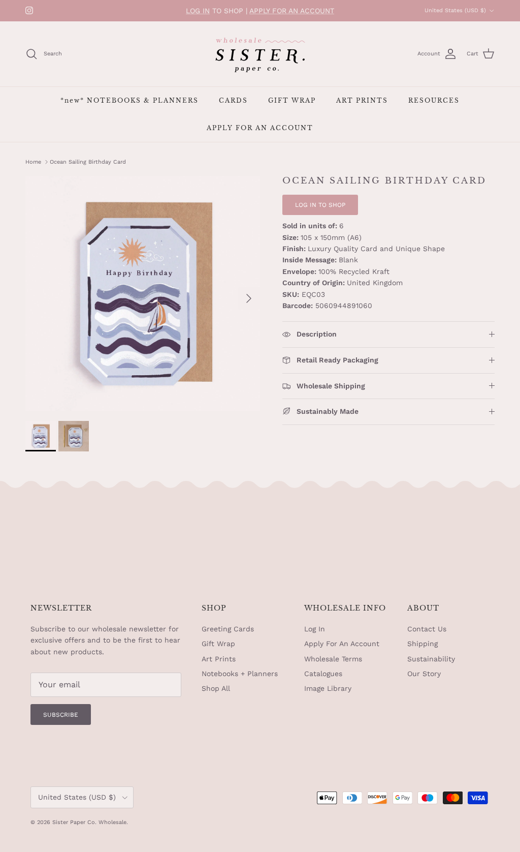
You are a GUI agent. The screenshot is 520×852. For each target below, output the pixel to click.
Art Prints (219, 659)
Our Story (424, 674)
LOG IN (198, 11)
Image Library (327, 688)
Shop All (216, 688)
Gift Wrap (218, 644)
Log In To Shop (320, 204)
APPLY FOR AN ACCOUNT (291, 11)
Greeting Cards (228, 629)
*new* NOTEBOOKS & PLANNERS (129, 100)
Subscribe (60, 714)
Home (33, 162)
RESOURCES (434, 100)
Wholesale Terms (333, 659)
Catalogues (323, 674)
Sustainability (431, 659)
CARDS (233, 100)
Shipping (422, 644)
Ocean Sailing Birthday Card (88, 162)
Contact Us (426, 629)
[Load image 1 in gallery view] (142, 293)
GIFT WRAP (292, 100)
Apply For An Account (341, 644)
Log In (314, 629)
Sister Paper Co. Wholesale (89, 822)
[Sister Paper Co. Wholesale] (260, 54)
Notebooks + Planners (240, 674)
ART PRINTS (362, 100)
